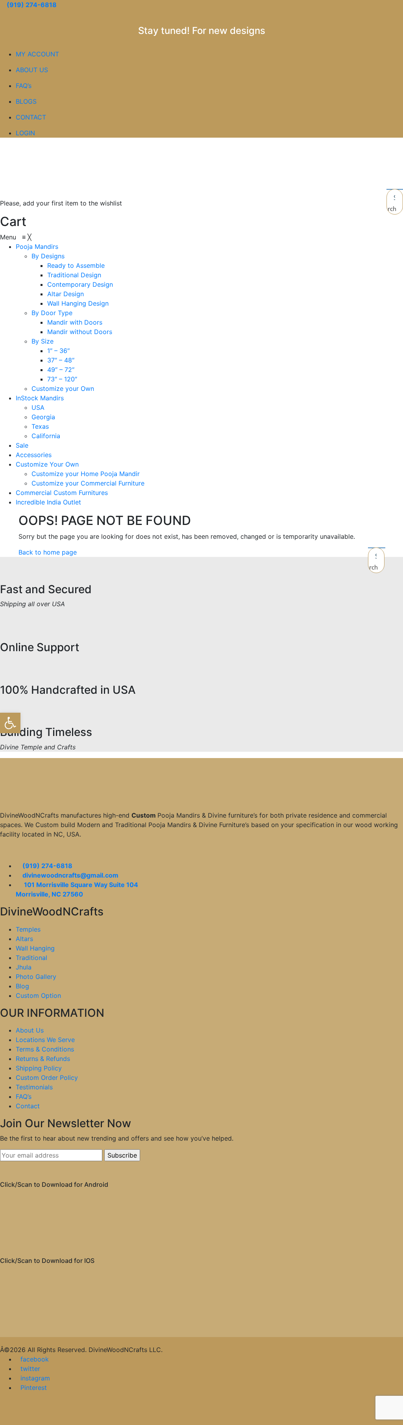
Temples (28, 929)
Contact (28, 1106)
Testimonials (34, 1087)
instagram (35, 1378)
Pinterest (33, 1387)
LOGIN (25, 133)
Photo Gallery (36, 977)
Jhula (23, 967)
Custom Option (38, 995)
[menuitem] (37, 246)
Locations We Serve (45, 1040)
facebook (34, 1359)
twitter (30, 1369)
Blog (22, 986)
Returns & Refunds (43, 1059)
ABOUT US (32, 70)
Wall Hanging (35, 948)
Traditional (31, 958)
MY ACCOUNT (37, 54)
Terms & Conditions (45, 1049)
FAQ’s (23, 86)
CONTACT (31, 117)
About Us (30, 1030)
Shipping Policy (39, 1068)
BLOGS (26, 101)
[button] (10, 723)
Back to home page (47, 552)
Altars (24, 939)
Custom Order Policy (47, 1077)
